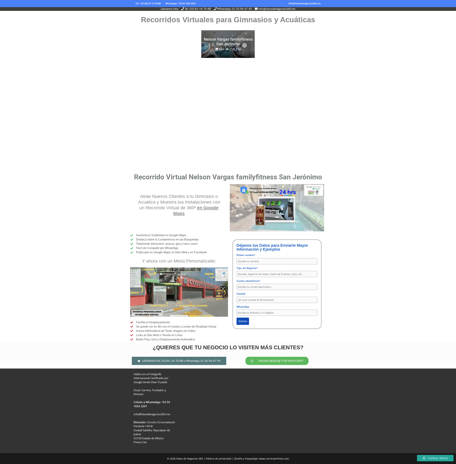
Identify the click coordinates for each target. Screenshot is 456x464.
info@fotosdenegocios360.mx (304, 3)
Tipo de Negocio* (247, 268)
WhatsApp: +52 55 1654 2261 (180, 3)
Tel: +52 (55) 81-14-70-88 (148, 3)
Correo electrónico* (248, 280)
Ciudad (241, 293)
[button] (179, 361)
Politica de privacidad (218, 458)
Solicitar (242, 321)
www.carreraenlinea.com (274, 458)
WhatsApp (243, 306)
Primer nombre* (246, 255)
